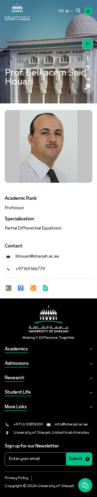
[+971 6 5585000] (87, 77)
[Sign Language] (87, 67)
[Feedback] (87, 86)
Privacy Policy (16, 478)
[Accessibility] (87, 58)
